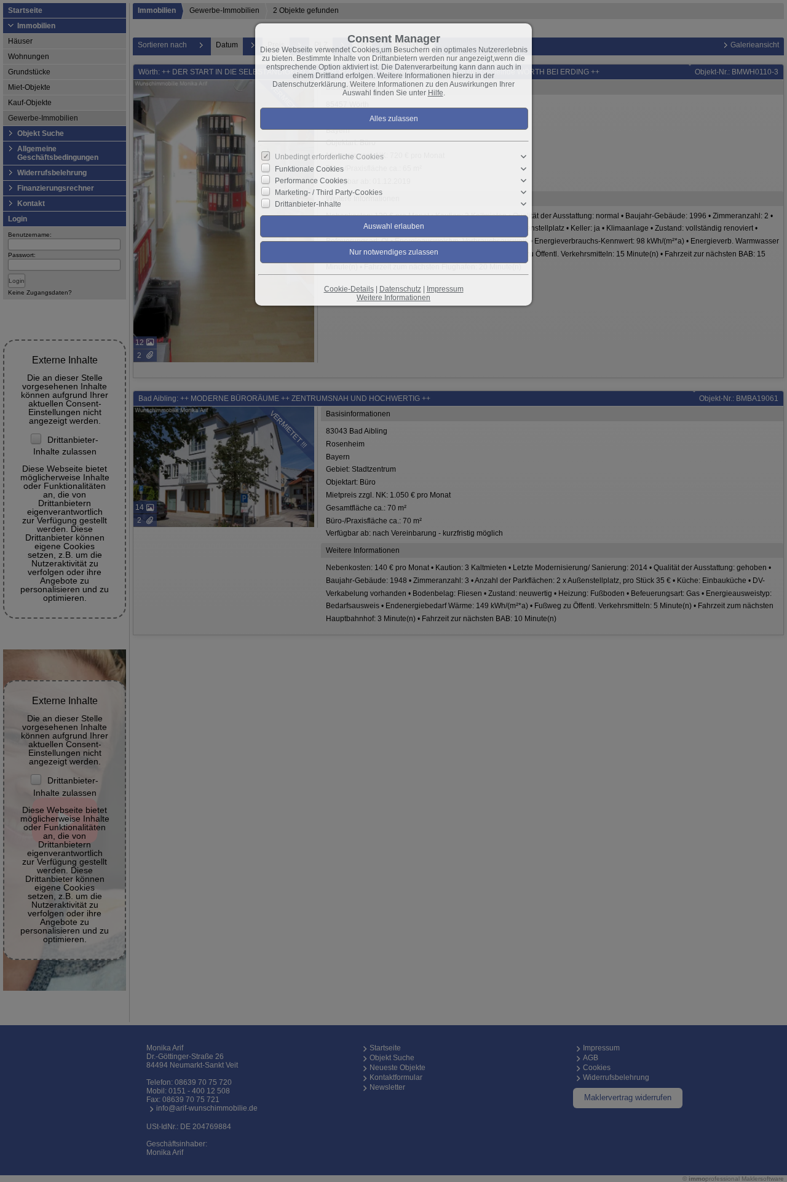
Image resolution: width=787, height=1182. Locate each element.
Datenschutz (400, 289)
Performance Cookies (311, 181)
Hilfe (435, 93)
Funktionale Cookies (309, 168)
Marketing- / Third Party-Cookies (328, 192)
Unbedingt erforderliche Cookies (329, 157)
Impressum (445, 289)
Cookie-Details (349, 289)
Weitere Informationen (393, 297)
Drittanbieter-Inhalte (308, 204)
